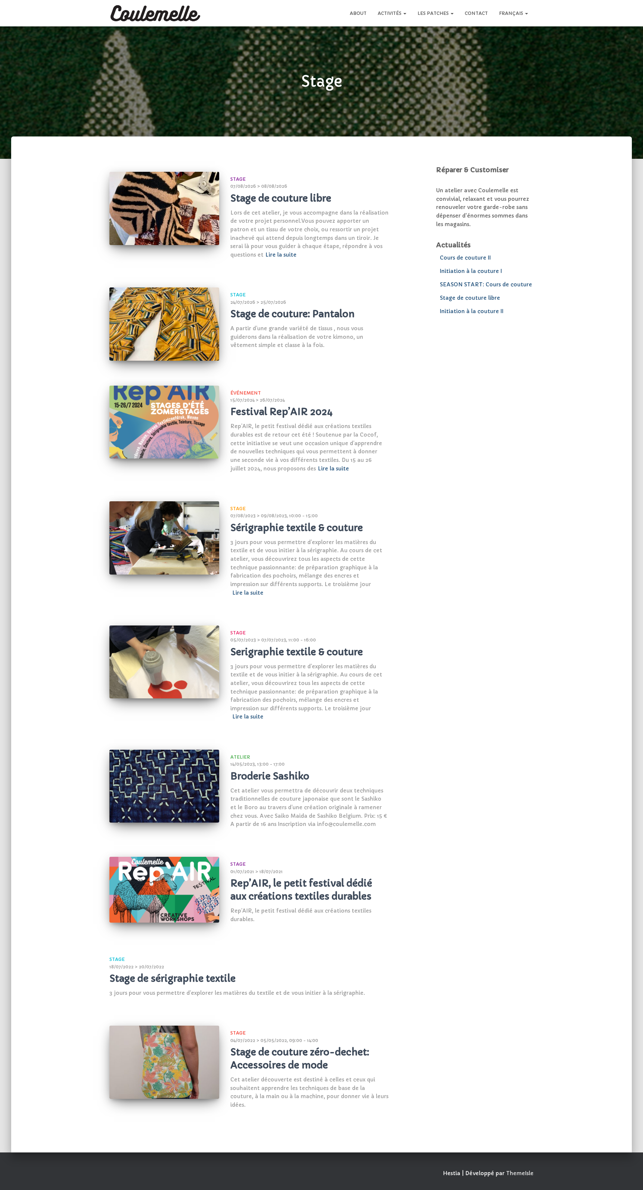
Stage (238, 179)
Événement (245, 393)
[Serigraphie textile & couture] (164, 662)
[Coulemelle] (155, 13)
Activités (390, 13)
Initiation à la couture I (471, 271)
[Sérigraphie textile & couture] (164, 538)
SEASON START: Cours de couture (486, 284)
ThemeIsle (520, 1173)
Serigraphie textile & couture (296, 652)
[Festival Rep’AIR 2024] (164, 422)
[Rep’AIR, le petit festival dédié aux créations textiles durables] (164, 890)
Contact (476, 13)
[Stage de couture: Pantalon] (164, 324)
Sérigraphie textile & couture (296, 528)
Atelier (240, 757)
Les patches (434, 13)
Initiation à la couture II (471, 311)
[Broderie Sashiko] (164, 786)
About (358, 13)
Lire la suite (281, 254)
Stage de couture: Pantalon (292, 314)
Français (511, 13)
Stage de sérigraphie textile (172, 978)
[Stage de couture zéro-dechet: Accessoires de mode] (164, 1062)
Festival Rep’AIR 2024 (281, 412)
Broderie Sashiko (269, 776)
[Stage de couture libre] (164, 208)
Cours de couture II (465, 257)
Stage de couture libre (280, 198)
